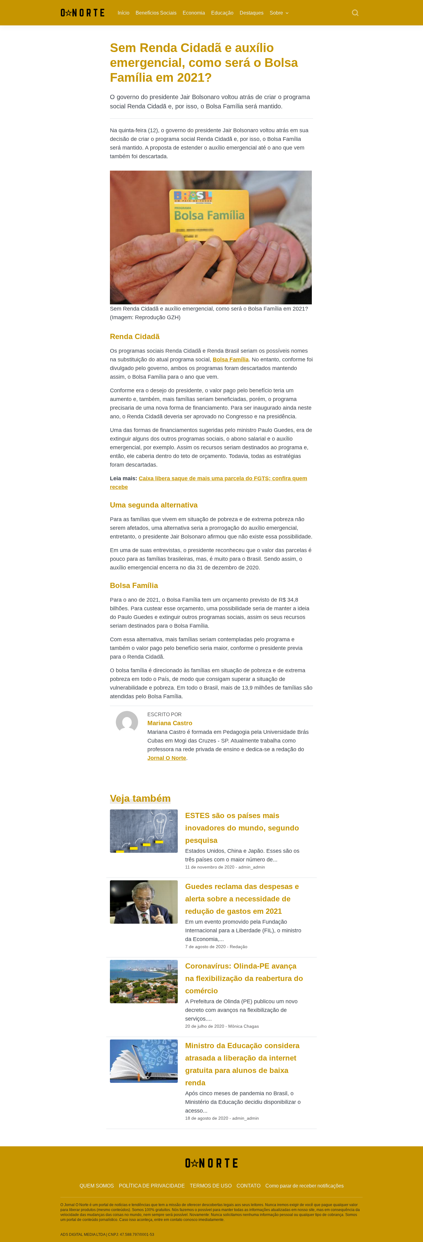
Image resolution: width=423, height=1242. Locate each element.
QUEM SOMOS (97, 1185)
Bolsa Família (231, 359)
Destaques (252, 12)
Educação (222, 12)
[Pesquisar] (355, 13)
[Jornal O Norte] (82, 12)
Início (123, 12)
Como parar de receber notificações (304, 1185)
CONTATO (248, 1185)
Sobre (276, 12)
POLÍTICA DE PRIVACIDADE (152, 1185)
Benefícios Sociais (156, 12)
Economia (194, 12)
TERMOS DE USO (211, 1185)
